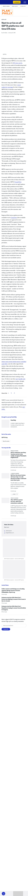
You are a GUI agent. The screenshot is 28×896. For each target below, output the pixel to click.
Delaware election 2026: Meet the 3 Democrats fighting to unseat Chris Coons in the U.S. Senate (14, 599)
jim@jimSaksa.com (10, 532)
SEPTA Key (4, 19)
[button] (3, 893)
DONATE (17, 2)
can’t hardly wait (20, 379)
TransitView (17, 182)
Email (14, 392)
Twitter (11, 392)
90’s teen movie (17, 63)
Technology (23, 6)
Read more (6, 527)
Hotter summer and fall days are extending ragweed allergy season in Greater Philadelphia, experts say (13, 590)
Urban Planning (6, 6)
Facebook (8, 392)
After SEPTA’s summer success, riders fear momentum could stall (17, 501)
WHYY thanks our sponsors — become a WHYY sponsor (14, 558)
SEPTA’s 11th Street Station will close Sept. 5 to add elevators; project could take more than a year (18, 477)
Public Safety (15, 6)
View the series (6, 441)
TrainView (14, 217)
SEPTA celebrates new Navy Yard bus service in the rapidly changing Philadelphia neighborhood (18, 455)
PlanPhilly (13, 420)
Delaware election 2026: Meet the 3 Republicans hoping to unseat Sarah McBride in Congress (14, 608)
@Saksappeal (9, 530)
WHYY (5, 2)
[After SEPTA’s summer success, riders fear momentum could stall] (5, 501)
